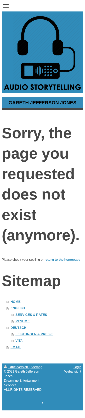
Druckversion (18, 367)
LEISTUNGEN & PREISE (34, 334)
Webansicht (72, 371)
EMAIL (15, 347)
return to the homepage (62, 259)
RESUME (22, 321)
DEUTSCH (18, 328)
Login (77, 367)
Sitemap (36, 367)
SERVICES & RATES (31, 315)
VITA (19, 340)
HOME (15, 302)
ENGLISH (17, 308)
